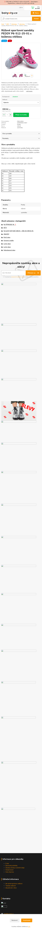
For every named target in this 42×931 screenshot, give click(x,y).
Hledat (36, 19)
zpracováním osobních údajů (17, 277)
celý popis (29, 91)
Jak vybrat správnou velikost (13, 884)
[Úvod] (9, 13)
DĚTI (7, 24)
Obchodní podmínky (11, 866)
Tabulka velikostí (10, 886)
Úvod (2, 24)
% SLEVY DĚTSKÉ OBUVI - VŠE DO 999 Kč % (18, 231)
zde (29, 926)
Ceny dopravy (9, 872)
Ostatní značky (9, 240)
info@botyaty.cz (9, 914)
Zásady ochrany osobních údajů (14, 868)
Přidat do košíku (21, 115)
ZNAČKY (6, 234)
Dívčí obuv (14, 24)
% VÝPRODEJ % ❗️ (10, 225)
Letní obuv (22, 24)
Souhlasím (26, 920)
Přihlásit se (32, 273)
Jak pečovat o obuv (11, 888)
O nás (7, 863)
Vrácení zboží (9, 870)
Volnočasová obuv (9, 250)
